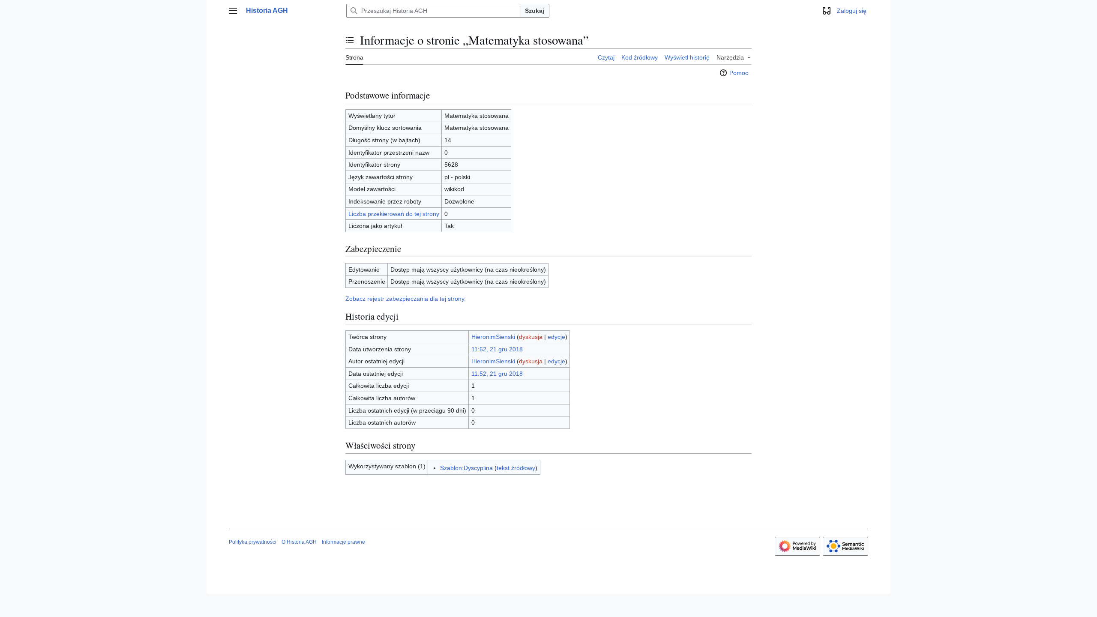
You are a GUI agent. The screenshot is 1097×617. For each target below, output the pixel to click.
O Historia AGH (299, 542)
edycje (556, 336)
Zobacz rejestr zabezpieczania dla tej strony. (405, 298)
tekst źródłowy (516, 467)
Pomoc (738, 72)
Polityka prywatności (252, 542)
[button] (233, 11)
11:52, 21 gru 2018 (497, 349)
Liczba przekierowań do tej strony (393, 213)
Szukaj (534, 10)
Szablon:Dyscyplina (466, 467)
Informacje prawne (343, 542)
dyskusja (531, 336)
